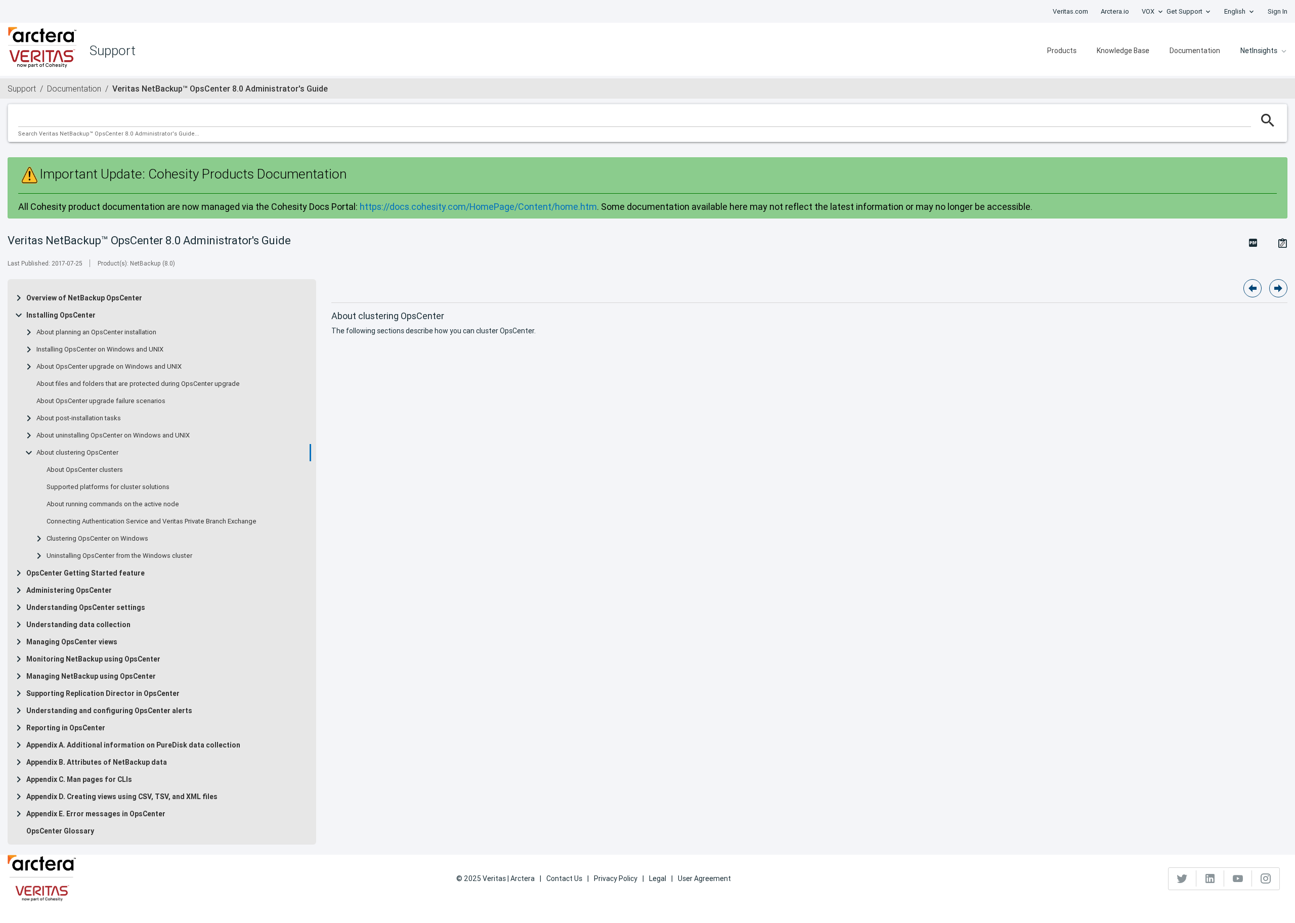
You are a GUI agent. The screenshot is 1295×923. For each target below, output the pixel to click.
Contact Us (564, 878)
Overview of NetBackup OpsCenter (84, 298)
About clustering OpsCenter (77, 453)
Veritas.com (1070, 11)
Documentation (1195, 50)
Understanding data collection (78, 625)
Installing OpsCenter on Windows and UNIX (99, 349)
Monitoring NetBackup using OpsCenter (93, 659)
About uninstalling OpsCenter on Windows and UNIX (113, 435)
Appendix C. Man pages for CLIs (79, 779)
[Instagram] (1265, 878)
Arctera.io (1115, 11)
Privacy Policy (615, 878)
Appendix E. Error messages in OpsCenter (95, 814)
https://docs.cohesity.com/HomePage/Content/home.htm (478, 206)
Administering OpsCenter (69, 590)
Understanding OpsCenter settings (85, 607)
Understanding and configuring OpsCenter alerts (109, 711)
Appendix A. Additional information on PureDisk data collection (133, 745)
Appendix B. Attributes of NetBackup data (96, 762)
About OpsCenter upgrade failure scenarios (100, 401)
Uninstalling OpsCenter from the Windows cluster (119, 556)
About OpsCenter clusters (85, 470)
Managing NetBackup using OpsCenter (91, 676)
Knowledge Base (1123, 50)
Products (1061, 50)
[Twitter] (1182, 878)
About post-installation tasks (78, 418)
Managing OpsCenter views (71, 642)
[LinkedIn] (1210, 878)
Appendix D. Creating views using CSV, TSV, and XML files (122, 797)
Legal (657, 878)
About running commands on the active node (113, 504)
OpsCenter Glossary (60, 831)
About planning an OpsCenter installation (96, 332)
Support (22, 88)
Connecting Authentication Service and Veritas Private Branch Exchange (151, 521)
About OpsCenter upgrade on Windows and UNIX (109, 367)
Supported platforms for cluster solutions (108, 487)
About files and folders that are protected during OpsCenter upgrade (138, 384)
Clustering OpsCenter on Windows (97, 539)
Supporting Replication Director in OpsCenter (103, 693)
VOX (1148, 11)
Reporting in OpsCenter (65, 728)
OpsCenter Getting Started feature (85, 573)
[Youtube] (1238, 878)
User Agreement (704, 878)
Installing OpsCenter (61, 315)
